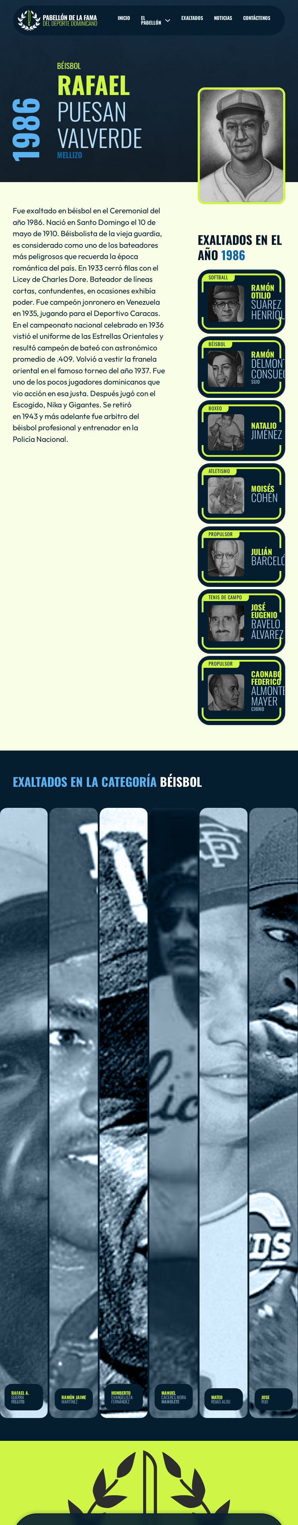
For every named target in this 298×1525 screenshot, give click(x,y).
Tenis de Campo (225, 597)
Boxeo (215, 408)
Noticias (223, 18)
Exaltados (192, 18)
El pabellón (151, 20)
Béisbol (217, 344)
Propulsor (221, 534)
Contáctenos (256, 18)
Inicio (124, 18)
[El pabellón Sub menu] (168, 20)
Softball (218, 277)
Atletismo (219, 470)
